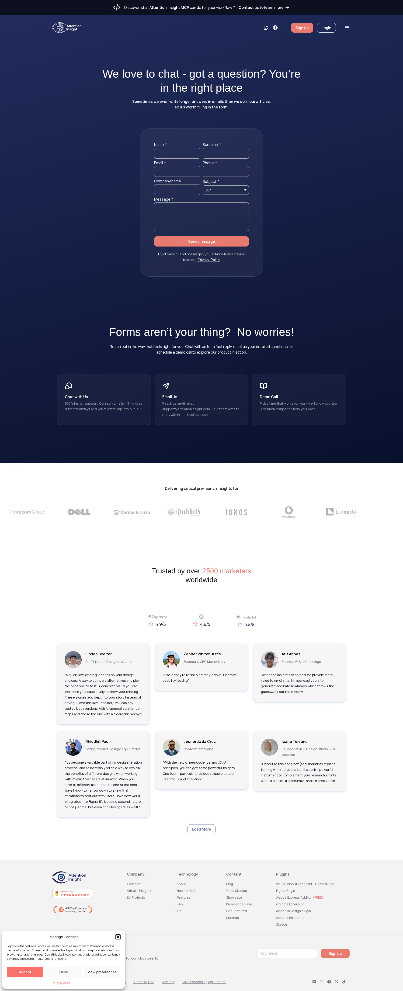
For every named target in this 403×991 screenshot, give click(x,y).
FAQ (180, 904)
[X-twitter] (336, 982)
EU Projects (136, 897)
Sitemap (232, 917)
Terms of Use (143, 982)
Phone (209, 163)
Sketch (281, 924)
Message (162, 199)
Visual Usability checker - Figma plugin (305, 884)
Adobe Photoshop (290, 917)
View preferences (102, 972)
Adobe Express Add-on (299, 897)
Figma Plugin (285, 890)
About (181, 884)
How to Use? (187, 890)
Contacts (134, 884)
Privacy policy (61, 983)
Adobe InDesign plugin (293, 911)
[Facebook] (329, 982)
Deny (63, 972)
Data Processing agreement (204, 982)
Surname (211, 145)
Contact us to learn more (261, 7)
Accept (25, 972)
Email (158, 163)
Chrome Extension (290, 904)
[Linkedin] (314, 982)
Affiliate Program (139, 890)
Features (184, 897)
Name (159, 145)
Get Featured (236, 911)
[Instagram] (321, 982)
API (179, 911)
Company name (167, 181)
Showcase (234, 897)
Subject (210, 182)
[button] (118, 937)
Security (168, 982)
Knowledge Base (239, 904)
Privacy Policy (209, 260)
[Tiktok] (344, 982)
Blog (229, 884)
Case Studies (236, 890)
